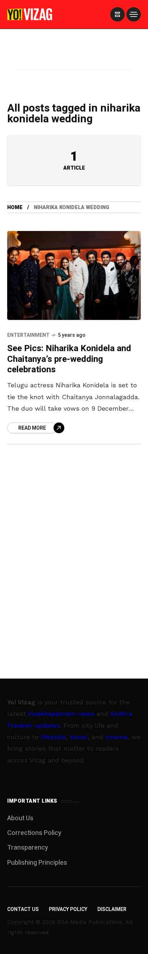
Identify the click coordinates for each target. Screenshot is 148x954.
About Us (20, 818)
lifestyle (53, 737)
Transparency (27, 848)
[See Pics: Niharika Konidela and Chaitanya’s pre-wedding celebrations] (74, 275)
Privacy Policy (68, 909)
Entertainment (28, 335)
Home (15, 207)
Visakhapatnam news (61, 713)
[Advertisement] (74, 58)
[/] (117, 14)
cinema (116, 737)
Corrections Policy (34, 833)
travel (79, 737)
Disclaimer (111, 909)
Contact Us (23, 909)
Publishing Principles (37, 863)
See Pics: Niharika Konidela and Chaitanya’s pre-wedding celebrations (69, 359)
